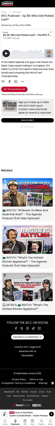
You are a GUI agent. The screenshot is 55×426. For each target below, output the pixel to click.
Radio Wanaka (33, 396)
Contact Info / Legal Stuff (27, 347)
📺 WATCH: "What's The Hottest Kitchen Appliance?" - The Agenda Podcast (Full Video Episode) (27, 246)
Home (3, 12)
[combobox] (22, 81)
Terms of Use (36, 379)
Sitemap (43, 383)
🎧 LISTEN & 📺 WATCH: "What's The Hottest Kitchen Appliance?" (27, 292)
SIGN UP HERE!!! (27, 111)
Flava (48, 392)
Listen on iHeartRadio (27, 414)
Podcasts (17, 12)
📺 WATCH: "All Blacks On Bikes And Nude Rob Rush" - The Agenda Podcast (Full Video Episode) (27, 199)
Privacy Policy (19, 379)
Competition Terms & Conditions (18, 383)
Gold (9, 396)
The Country (27, 400)
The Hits (24, 392)
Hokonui (45, 396)
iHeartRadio (27, 355)
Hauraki (33, 392)
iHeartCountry (19, 396)
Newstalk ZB (9, 392)
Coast (41, 392)
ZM (17, 392)
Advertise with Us (27, 351)
